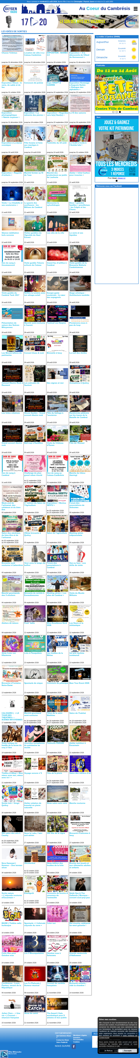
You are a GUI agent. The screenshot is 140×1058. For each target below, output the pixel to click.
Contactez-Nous (62, 1040)
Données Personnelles (78, 1039)
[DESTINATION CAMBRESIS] (70, 27)
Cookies (76, 1042)
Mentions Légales (80, 1035)
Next (135, 89)
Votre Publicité (62, 1042)
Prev (98, 89)
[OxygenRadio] (10, 11)
